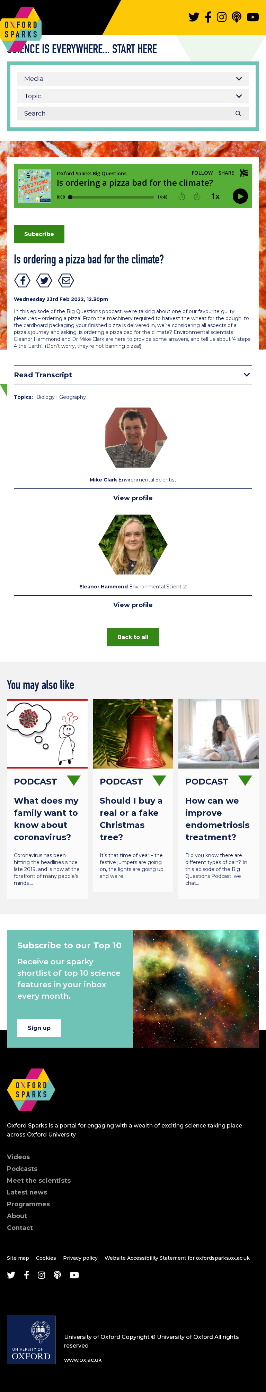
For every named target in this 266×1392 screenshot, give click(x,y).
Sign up (39, 1028)
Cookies (46, 1258)
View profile (133, 498)
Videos (18, 1157)
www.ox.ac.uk (83, 1360)
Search (238, 113)
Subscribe (39, 234)
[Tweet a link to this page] (44, 280)
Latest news (27, 1192)
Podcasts (22, 1169)
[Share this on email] (66, 280)
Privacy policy (80, 1258)
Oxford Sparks (21, 12)
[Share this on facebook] (22, 280)
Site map (18, 1258)
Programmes (28, 1204)
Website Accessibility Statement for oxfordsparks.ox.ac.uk (177, 1258)
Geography (72, 397)
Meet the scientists (39, 1180)
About (17, 1216)
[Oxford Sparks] (31, 1118)
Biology (45, 397)
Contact (20, 1228)
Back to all (133, 637)
